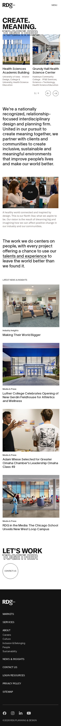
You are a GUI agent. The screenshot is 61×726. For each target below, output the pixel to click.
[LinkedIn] (21, 713)
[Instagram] (13, 713)
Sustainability (10, 651)
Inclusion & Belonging (14, 643)
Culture (7, 639)
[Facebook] (4, 713)
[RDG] (13, 5)
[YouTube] (29, 713)
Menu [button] (54, 5)
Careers (7, 635)
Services (8, 622)
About (6, 630)
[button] (48, 93)
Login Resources (14, 675)
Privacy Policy (12, 683)
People (6, 647)
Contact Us (10, 571)
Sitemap (8, 692)
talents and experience (25, 256)
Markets (8, 614)
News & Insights (13, 659)
